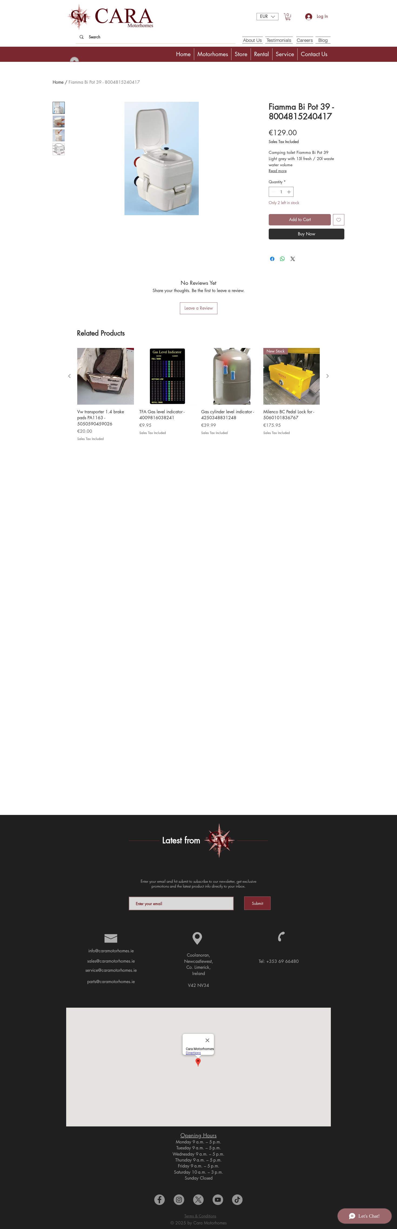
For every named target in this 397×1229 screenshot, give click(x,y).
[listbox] (267, 16)
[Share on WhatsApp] (282, 259)
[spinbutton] (281, 192)
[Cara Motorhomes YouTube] (218, 1199)
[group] (198, 395)
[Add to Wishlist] (338, 219)
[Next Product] (327, 376)
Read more (278, 170)
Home (58, 82)
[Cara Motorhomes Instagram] (179, 1199)
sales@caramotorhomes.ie (111, 961)
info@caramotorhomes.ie (111, 951)
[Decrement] (273, 192)
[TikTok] (237, 1199)
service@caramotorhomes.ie (111, 970)
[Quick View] (105, 376)
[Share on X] (293, 259)
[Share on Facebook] (272, 259)
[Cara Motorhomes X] (198, 1199)
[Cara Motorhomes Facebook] (159, 1199)
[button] (267, 16)
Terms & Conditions (200, 1215)
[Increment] (289, 192)
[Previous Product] (69, 376)
